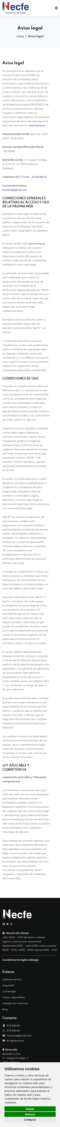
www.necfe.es (36, 125)
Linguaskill (8, 985)
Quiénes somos (11, 979)
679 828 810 (13, 1025)
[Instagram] (11, 924)
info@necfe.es (15, 1040)
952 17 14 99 (22, 177)
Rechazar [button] (30, 1114)
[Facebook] (3, 924)
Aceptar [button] (30, 1108)
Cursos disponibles (13, 997)
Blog (5, 1009)
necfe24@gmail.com (14, 190)
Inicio (20, 36)
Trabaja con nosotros (15, 1003)
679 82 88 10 (39, 177)
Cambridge (9, 991)
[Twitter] (7, 924)
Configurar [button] (30, 1119)
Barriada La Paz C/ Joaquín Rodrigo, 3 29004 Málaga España (15, 1060)
